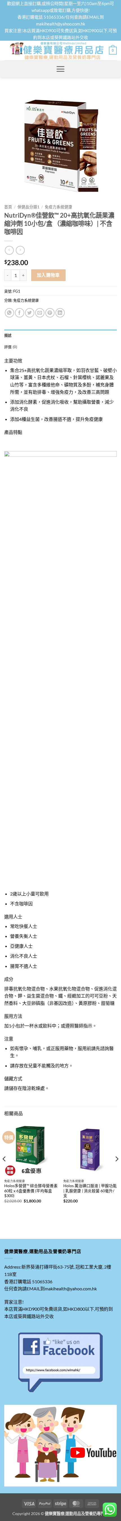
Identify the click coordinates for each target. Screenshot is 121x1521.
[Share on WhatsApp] (9, 312)
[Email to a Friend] (39, 312)
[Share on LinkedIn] (60, 312)
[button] (113, 51)
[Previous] (4, 1170)
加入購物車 (48, 275)
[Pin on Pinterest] (50, 312)
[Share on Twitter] (29, 312)
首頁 (8, 207)
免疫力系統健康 (58, 207)
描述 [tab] (8, 335)
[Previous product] (20, 250)
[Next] (116, 1170)
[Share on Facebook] (19, 312)
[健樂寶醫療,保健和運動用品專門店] (56, 50)
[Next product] (9, 250)
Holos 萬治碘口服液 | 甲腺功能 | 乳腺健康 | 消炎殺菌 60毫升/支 (90, 1191)
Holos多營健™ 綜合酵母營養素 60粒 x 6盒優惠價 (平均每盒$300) (31, 1191)
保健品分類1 (28, 207)
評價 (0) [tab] (10, 347)
